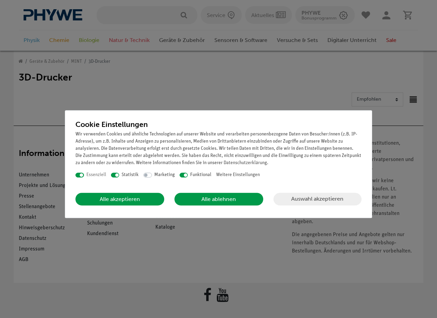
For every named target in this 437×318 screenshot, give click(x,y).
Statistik (130, 174)
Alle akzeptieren (120, 199)
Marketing (164, 174)
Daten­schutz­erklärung (245, 162)
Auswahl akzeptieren (317, 199)
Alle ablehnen (218, 199)
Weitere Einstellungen (238, 174)
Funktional (200, 174)
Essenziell (96, 174)
